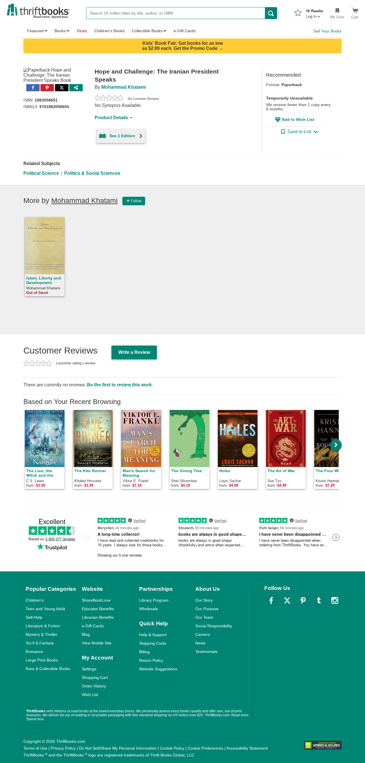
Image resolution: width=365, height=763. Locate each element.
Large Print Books (42, 660)
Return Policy (151, 660)
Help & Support (153, 634)
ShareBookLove (96, 600)
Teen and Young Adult (45, 608)
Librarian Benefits (97, 617)
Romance (34, 651)
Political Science (41, 173)
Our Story (204, 600)
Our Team (204, 617)
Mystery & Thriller (41, 634)
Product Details (111, 117)
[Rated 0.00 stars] (109, 98)
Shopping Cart (95, 677)
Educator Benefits (98, 608)
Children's (35, 600)
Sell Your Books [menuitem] (327, 31)
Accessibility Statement (247, 748)
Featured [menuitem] (35, 31)
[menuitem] (314, 12)
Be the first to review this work (119, 384)
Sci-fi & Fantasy (40, 643)
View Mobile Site (96, 643)
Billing (144, 652)
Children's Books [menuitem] (109, 31)
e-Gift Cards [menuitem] (185, 31)
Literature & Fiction (43, 626)
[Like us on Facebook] (271, 600)
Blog (86, 634)
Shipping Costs (152, 643)
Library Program (154, 600)
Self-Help (34, 617)
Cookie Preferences (205, 748)
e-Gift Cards (93, 626)
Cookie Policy (172, 748)
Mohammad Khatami (123, 87)
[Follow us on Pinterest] (303, 600)
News (200, 643)
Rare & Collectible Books (48, 668)
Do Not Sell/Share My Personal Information (118, 748)
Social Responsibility (213, 626)
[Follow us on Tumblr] (319, 600)
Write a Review (134, 352)
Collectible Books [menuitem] (147, 31)
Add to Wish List (298, 119)
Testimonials (206, 651)
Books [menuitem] (60, 31)
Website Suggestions (158, 669)
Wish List (90, 694)
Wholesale (148, 608)
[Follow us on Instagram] (335, 600)
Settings (89, 669)
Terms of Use (35, 748)
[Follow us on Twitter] (287, 600)
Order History (94, 686)
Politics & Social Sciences (92, 173)
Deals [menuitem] (82, 31)
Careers (202, 634)
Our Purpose (206, 608)
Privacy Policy (63, 748)
